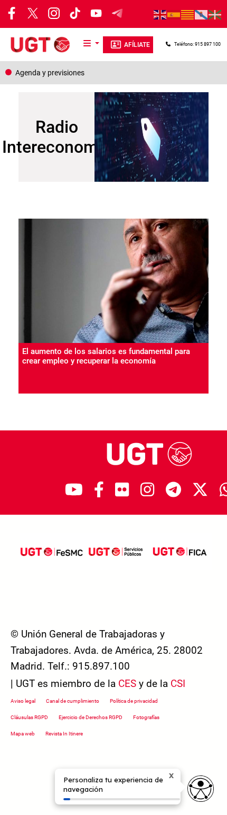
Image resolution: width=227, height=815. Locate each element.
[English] (160, 14)
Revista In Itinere (64, 734)
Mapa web (23, 734)
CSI (178, 683)
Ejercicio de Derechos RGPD (90, 717)
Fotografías (146, 717)
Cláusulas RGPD (29, 717)
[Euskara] (215, 14)
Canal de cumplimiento (72, 701)
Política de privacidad (134, 701)
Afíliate (137, 44)
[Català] (188, 14)
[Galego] (202, 14)
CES (127, 683)
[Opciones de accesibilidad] (200, 788)
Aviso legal (23, 701)
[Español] (174, 14)
